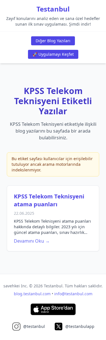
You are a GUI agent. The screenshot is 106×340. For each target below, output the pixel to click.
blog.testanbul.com (32, 293)
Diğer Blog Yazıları (53, 40)
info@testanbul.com (73, 293)
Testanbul (53, 9)
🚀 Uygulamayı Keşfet (53, 54)
